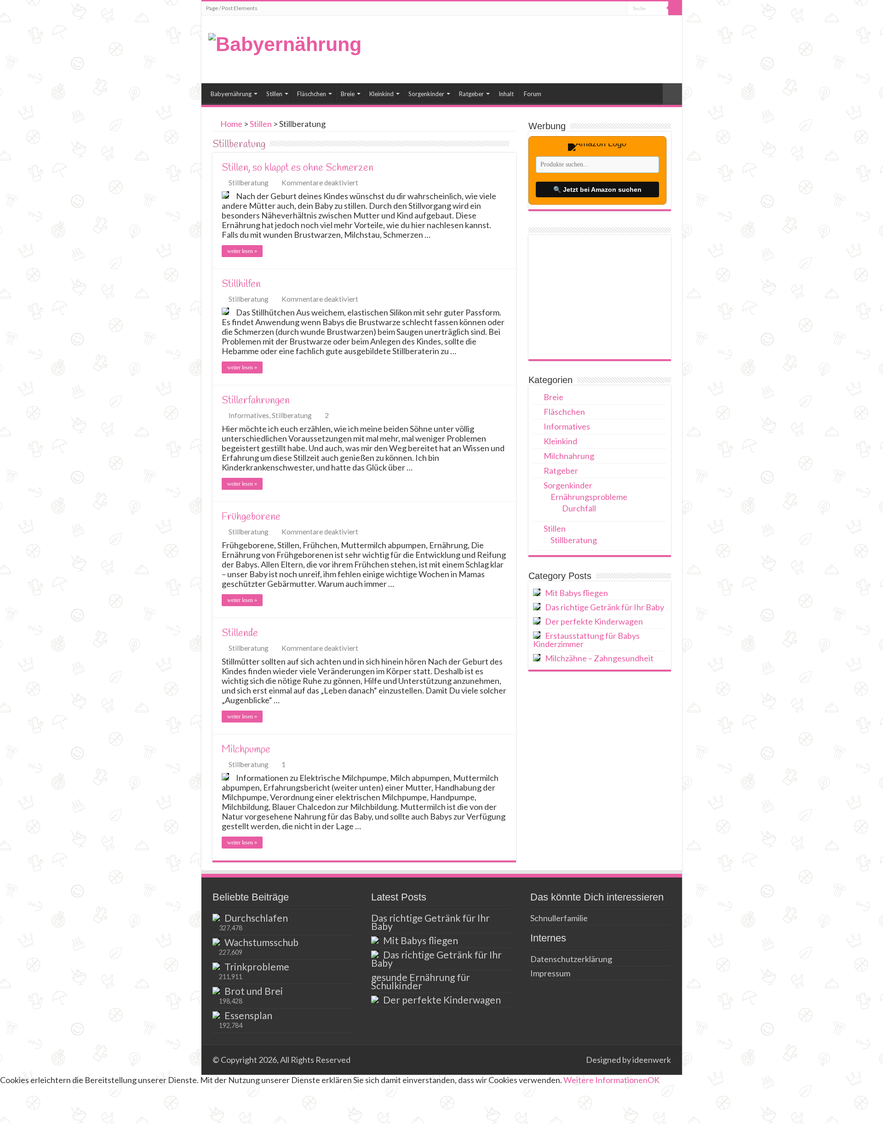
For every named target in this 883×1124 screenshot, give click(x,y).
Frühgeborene (251, 517)
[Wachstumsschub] (216, 942)
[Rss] (574, 1059)
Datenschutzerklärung (571, 959)
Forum (532, 93)
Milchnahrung (569, 456)
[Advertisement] (600, 297)
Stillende (240, 633)
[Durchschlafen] (216, 917)
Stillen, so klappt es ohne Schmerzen (297, 168)
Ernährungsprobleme (588, 497)
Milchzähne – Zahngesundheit (599, 658)
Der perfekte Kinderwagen (594, 621)
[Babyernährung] (284, 43)
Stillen (274, 93)
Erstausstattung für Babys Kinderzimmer (586, 640)
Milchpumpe (246, 750)
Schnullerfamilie (559, 918)
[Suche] (675, 8)
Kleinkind (381, 93)
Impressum (550, 973)
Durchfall (579, 508)
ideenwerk (651, 1060)
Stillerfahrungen (256, 400)
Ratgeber (471, 93)
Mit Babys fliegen (576, 593)
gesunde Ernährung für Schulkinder (420, 981)
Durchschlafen (256, 917)
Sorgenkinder (426, 93)
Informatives (249, 415)
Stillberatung (249, 182)
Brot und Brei (253, 991)
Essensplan (248, 1015)
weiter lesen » (242, 251)
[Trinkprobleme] (216, 966)
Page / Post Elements (232, 8)
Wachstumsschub (261, 942)
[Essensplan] (216, 1015)
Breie (348, 93)
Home (230, 124)
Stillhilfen (241, 284)
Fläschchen (311, 93)
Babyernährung (231, 93)
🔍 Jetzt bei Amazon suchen (597, 189)
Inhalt (506, 93)
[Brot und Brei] (216, 990)
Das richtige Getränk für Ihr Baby (604, 607)
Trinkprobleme (256, 966)
